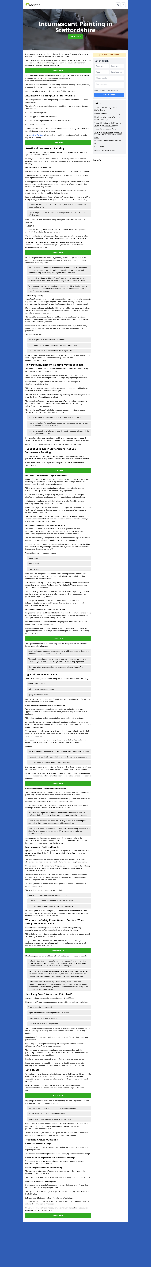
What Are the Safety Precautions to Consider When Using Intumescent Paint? (108, 134)
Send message (109, 95)
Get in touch (75, 36)
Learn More (58, 470)
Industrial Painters (36, 135)
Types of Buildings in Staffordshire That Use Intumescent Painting (107, 124)
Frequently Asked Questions (105, 150)
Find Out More (58, 951)
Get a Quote (58, 1095)
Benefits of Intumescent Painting (107, 113)
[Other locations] (118, 4)
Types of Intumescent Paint (105, 129)
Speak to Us (58, 638)
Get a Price (58, 143)
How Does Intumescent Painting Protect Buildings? (107, 118)
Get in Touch (58, 70)
